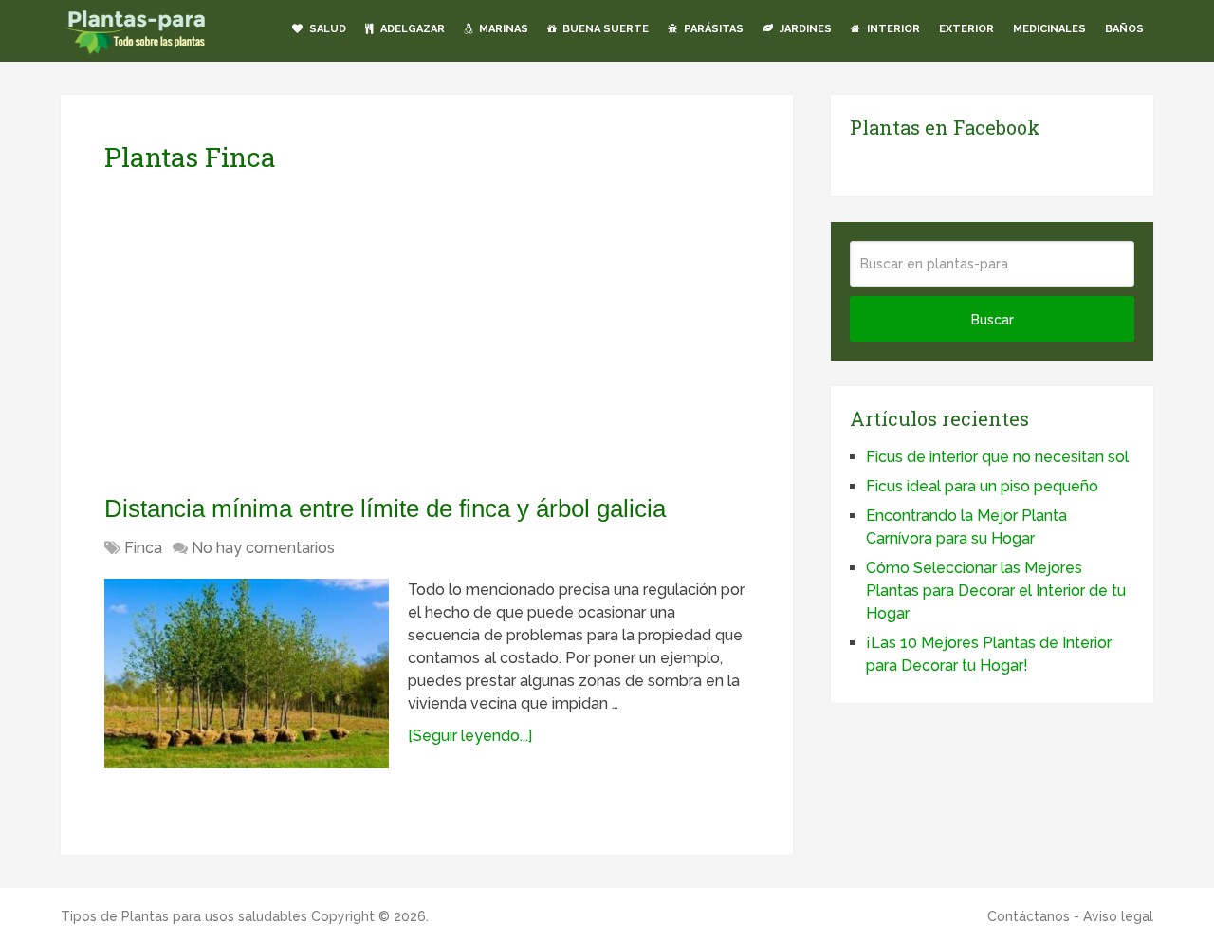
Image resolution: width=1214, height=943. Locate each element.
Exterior (966, 29)
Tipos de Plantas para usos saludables (184, 916)
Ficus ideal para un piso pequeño (982, 486)
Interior (892, 29)
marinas (502, 29)
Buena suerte (604, 29)
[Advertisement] (282, 333)
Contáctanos (1028, 916)
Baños (1124, 29)
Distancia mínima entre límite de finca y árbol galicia (385, 508)
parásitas (712, 29)
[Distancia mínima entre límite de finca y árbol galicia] (246, 673)
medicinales (1049, 29)
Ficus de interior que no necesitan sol (997, 457)
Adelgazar (411, 29)
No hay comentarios (263, 548)
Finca (143, 548)
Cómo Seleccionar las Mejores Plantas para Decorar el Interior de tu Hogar (996, 590)
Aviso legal (1118, 916)
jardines (804, 29)
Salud (326, 29)
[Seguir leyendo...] (470, 736)
